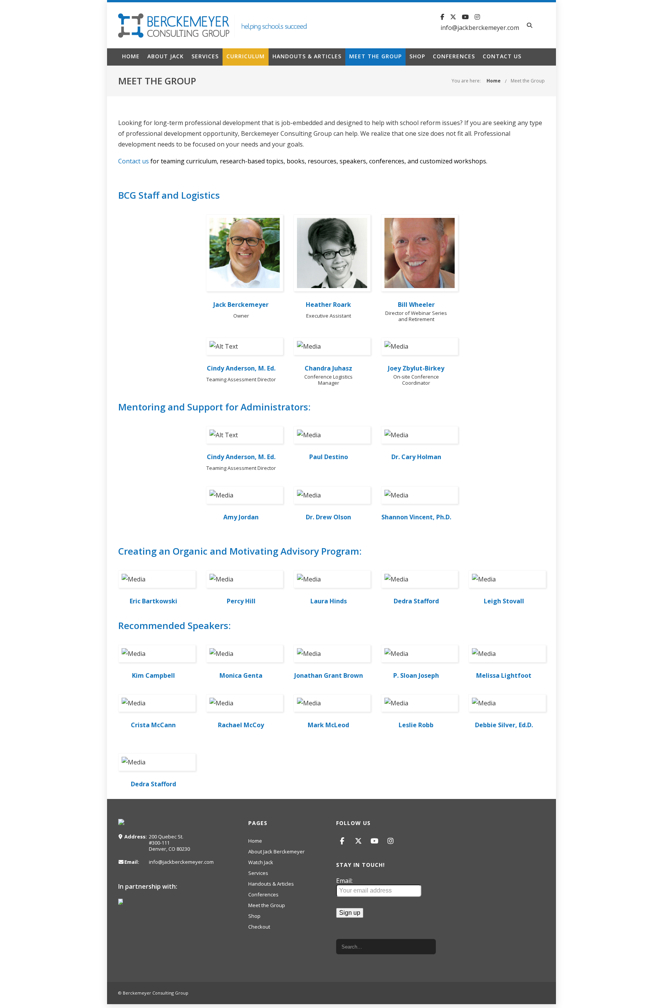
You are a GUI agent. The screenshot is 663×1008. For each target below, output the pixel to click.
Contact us (133, 161)
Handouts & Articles (306, 56)
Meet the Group (375, 56)
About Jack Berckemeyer (276, 851)
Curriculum (245, 56)
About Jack (165, 56)
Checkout (259, 927)
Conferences (454, 56)
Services (205, 56)
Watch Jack (260, 862)
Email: (344, 881)
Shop (417, 56)
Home (131, 56)
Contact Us (502, 56)
